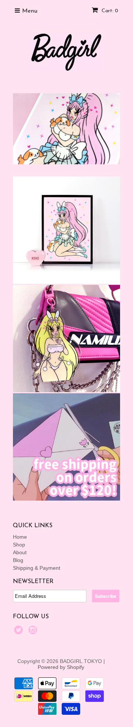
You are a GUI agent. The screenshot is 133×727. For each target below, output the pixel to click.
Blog (18, 560)
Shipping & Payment (36, 568)
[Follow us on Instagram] (34, 632)
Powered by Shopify (61, 667)
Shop (19, 545)
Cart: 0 (109, 11)
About (20, 552)
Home (20, 537)
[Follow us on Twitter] (19, 632)
